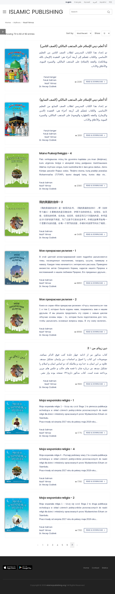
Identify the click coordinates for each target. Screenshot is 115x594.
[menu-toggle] (4, 11)
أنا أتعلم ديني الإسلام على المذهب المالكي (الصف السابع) (73, 99)
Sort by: (70, 33)
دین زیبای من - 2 (97, 348)
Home (8, 22)
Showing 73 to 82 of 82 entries (19, 34)
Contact (95, 567)
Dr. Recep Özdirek (47, 86)
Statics (105, 567)
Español (103, 2)
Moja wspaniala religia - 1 (56, 400)
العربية (95, 2)
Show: (97, 33)
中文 (110, 2)
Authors (16, 22)
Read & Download (94, 82)
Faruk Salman (49, 80)
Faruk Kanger (50, 77)
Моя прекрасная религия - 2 (57, 299)
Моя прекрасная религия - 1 (57, 250)
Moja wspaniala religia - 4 (57, 449)
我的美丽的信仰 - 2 (51, 202)
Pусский (87, 2)
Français (77, 2)
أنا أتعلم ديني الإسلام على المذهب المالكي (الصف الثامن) (73, 46)
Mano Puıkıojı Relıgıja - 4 (55, 153)
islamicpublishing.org (56, 585)
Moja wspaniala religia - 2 (56, 497)
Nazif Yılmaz (28, 22)
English (68, 2)
